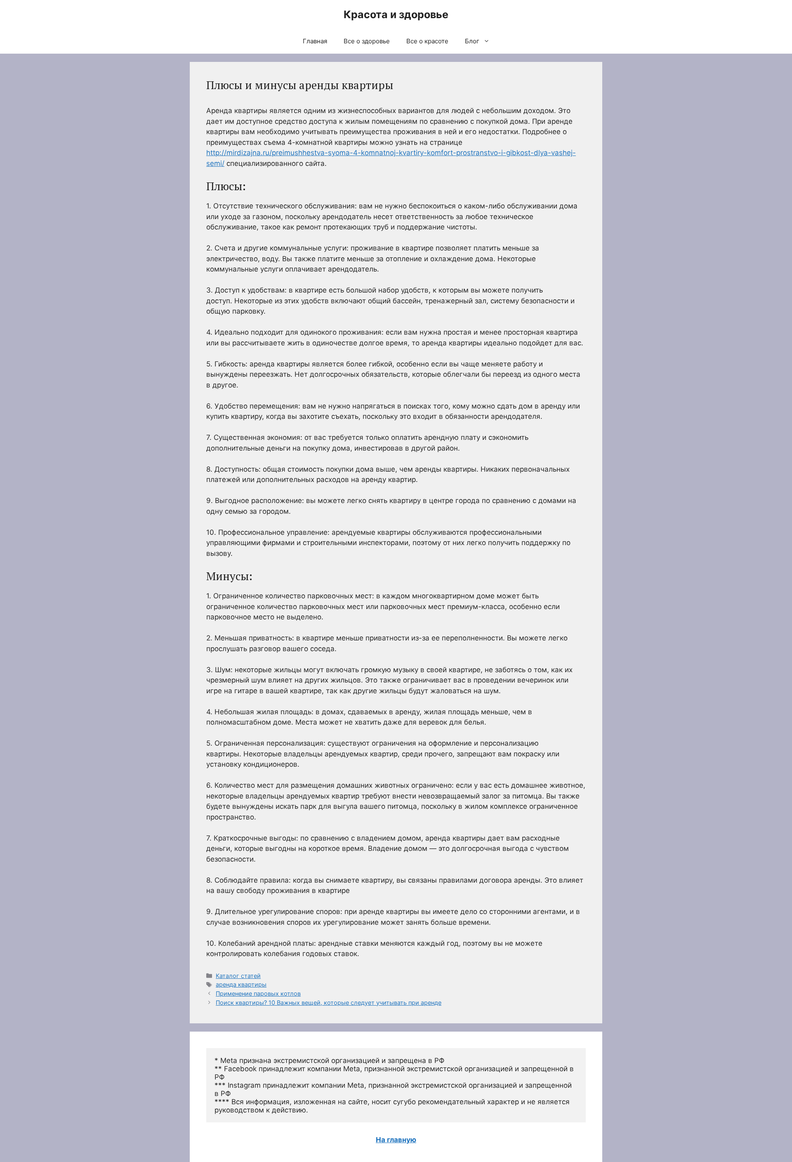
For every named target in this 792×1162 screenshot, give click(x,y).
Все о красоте (427, 41)
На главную (396, 1140)
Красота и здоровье (396, 14)
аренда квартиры (241, 984)
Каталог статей (238, 975)
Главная (315, 41)
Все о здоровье (367, 41)
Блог (472, 41)
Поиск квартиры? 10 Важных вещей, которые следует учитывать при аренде (328, 1002)
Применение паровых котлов (258, 993)
